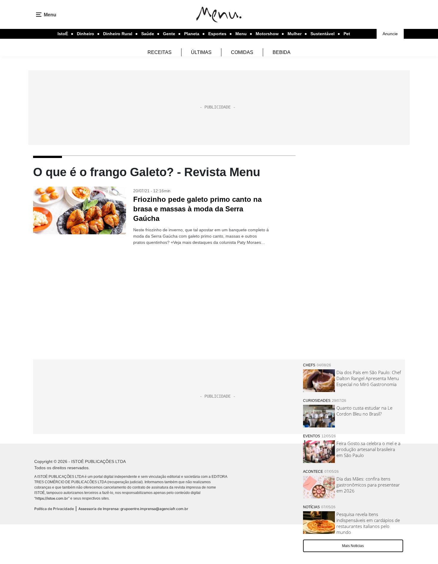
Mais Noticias (353, 546)
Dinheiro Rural (117, 33)
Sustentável (322, 33)
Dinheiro (85, 33)
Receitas (159, 52)
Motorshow (267, 33)
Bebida (282, 52)
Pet (347, 33)
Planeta (191, 33)
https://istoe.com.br (51, 498)
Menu (241, 33)
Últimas (201, 52)
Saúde (147, 33)
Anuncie (390, 33)
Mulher (295, 33)
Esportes (217, 33)
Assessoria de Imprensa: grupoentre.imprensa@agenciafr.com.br (133, 508)
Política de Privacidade (54, 508)
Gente (169, 33)
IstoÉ (63, 33)
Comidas (242, 52)
